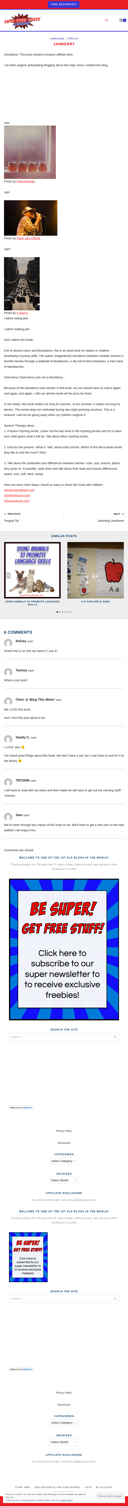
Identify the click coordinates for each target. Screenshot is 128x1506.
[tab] (57, 612)
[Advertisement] (64, 1069)
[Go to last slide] (8, 575)
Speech (72, 39)
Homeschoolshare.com (19, 490)
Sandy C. (23, 737)
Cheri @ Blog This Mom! (35, 699)
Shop (88, 1487)
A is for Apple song (95, 601)
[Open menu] (107, 20)
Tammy (21, 670)
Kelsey (21, 641)
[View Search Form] (114, 20)
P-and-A (22, 313)
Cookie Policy (66, 1500)
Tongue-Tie (12, 517)
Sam (19, 815)
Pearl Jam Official (28, 238)
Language (57, 39)
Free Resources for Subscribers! (57, 1487)
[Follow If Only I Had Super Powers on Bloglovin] (64, 1107)
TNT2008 (22, 780)
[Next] (119, 575)
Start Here (22, 1487)
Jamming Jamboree (111, 517)
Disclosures (64, 1142)
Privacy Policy (64, 1130)
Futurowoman (26, 181)
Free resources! (64, 4)
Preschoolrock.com (17, 501)
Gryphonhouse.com (17, 495)
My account (104, 1487)
